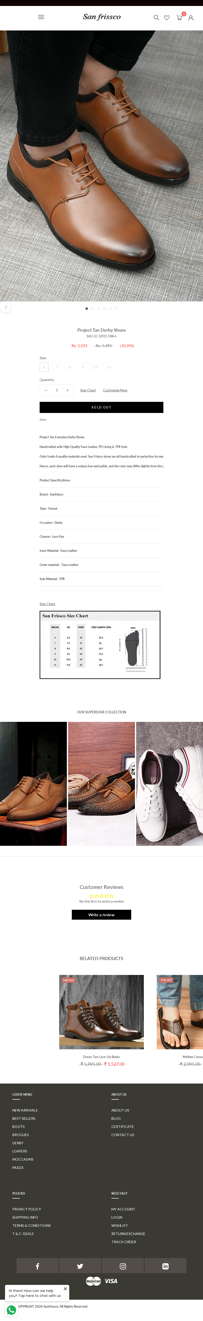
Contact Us (122, 1135)
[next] (5, 307)
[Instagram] (123, 1265)
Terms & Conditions (31, 1225)
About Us (120, 1110)
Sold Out (101, 407)
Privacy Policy (26, 1209)
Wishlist (119, 1225)
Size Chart (88, 390)
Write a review (101, 914)
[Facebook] (51, 418)
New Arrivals (25, 1110)
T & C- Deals (23, 1234)
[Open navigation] (41, 17)
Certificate (122, 1126)
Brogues (20, 1135)
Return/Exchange (128, 1234)
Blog (116, 1118)
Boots (18, 1126)
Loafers (19, 1151)
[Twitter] (57, 418)
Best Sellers (23, 1118)
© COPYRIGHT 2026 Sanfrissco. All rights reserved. (50, 1306)
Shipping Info (25, 1217)
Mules (18, 1167)
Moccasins (22, 1159)
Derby (18, 1143)
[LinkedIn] (165, 1265)
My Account (123, 1209)
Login (116, 1217)
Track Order (123, 1242)
